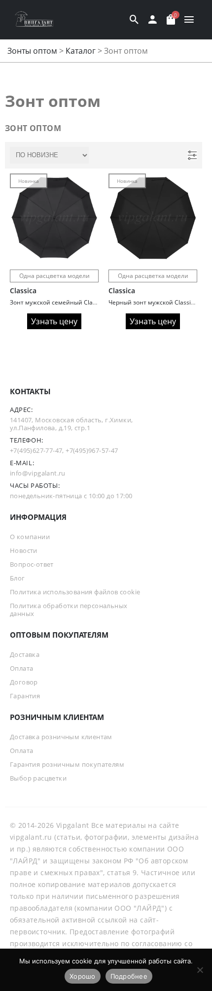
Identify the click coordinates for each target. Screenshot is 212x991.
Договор (24, 682)
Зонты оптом (32, 50)
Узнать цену (54, 321)
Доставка (24, 654)
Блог (17, 578)
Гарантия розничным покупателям (67, 764)
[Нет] (200, 970)
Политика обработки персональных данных (68, 609)
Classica (23, 290)
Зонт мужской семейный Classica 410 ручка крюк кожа (89, 302)
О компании (30, 536)
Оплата (21, 668)
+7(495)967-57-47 (92, 450)
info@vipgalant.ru (38, 473)
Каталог (81, 50)
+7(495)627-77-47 (36, 450)
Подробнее (128, 976)
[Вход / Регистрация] (152, 19)
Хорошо (83, 976)
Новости (23, 550)
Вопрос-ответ (32, 564)
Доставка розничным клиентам (61, 736)
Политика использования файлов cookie (75, 591)
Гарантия (25, 695)
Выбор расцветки (38, 778)
